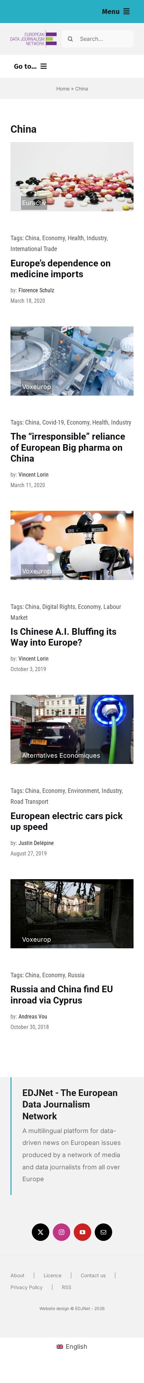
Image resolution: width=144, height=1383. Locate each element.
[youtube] (82, 1232)
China (32, 238)
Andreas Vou (33, 1016)
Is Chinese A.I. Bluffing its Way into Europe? (63, 637)
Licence (53, 1275)
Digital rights (58, 606)
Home (63, 88)
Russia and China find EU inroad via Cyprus (61, 994)
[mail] (103, 1232)
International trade (33, 248)
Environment (83, 790)
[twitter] (40, 1232)
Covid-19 (53, 422)
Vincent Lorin (34, 474)
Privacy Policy (26, 1287)
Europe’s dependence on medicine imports (60, 268)
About (17, 1275)
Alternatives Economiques (61, 755)
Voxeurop (36, 386)
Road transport (29, 801)
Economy (53, 238)
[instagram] (61, 1232)
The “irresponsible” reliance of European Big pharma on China (67, 447)
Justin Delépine (36, 843)
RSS (66, 1287)
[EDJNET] (33, 33)
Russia (76, 975)
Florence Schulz (36, 290)
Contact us (93, 1275)
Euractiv (34, 202)
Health (76, 238)
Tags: (17, 238)
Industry (97, 238)
